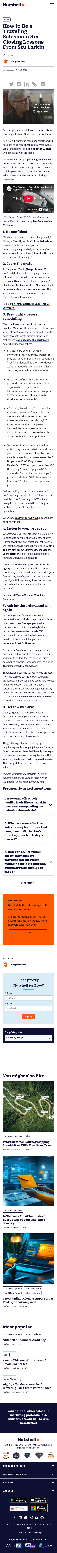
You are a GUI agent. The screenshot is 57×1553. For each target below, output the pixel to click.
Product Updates (33, 1334)
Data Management (13, 1288)
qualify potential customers (33, 339)
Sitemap (37, 1532)
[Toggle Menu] (52, 5)
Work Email (10, 1003)
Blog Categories (13, 1032)
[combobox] (28, 1038)
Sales (6, 19)
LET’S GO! (28, 932)
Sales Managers (32, 1293)
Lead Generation (33, 1288)
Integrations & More (15, 1474)
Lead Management (13, 1293)
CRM (6, 1354)
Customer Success (13, 1136)
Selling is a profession (31, 269)
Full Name (9, 993)
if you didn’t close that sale (34, 241)
